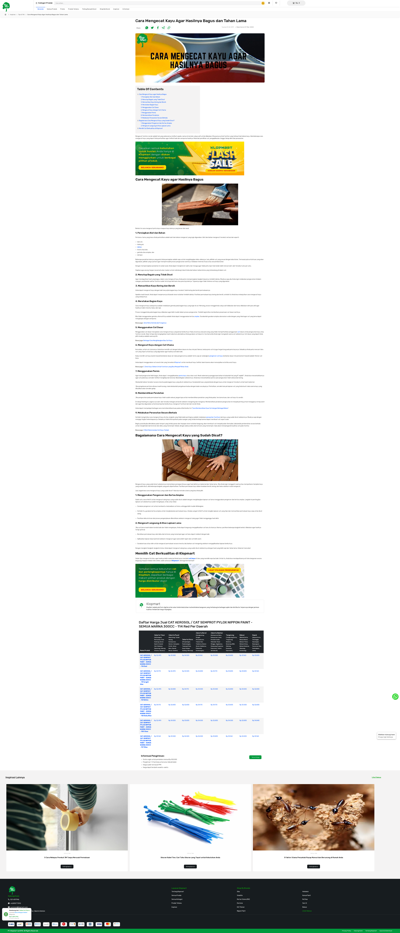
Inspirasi (13, 14)
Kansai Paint (306, 895)
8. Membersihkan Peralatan (150, 115)
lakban (139, 247)
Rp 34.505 (185, 655)
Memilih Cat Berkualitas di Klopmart (151, 128)
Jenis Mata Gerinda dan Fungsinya (154, 323)
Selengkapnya (67, 866)
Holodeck (305, 891)
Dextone (240, 903)
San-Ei (304, 903)
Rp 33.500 (172, 655)
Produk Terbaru (177, 903)
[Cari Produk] (263, 3)
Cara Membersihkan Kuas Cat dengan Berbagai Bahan (210, 408)
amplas (196, 316)
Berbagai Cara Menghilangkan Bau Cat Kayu (157, 340)
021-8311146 (14, 899)
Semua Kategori (177, 899)
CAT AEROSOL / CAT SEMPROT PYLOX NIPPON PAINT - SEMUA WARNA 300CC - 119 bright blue (146, 677)
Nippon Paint (241, 911)
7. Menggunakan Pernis (148, 113)
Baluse (304, 907)
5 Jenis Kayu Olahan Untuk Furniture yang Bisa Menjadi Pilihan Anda (165, 367)
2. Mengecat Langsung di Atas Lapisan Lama (155, 126)
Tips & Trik (21, 14)
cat (239, 332)
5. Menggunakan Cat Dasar (150, 107)
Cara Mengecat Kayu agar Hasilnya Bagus (153, 94)
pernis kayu (182, 376)
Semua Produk (176, 895)
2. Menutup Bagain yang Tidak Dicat (153, 99)
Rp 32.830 (199, 671)
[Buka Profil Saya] (270, 3)
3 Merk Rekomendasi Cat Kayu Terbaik (156, 430)
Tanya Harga (255, 757)
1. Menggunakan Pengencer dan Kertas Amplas (156, 123)
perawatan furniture (213, 417)
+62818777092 (15, 903)
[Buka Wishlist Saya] (277, 3)
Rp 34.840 (255, 720)
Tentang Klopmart (178, 891)
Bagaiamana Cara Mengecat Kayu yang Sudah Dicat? (157, 120)
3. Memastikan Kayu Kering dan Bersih (153, 102)
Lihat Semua (376, 777)
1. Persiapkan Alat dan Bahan (150, 97)
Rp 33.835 (229, 655)
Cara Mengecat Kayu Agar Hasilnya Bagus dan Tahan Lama (47, 14)
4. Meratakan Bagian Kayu (149, 105)
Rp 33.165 (199, 655)
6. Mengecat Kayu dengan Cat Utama (153, 110)
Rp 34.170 (157, 671)
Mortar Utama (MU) (243, 899)
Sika (238, 891)
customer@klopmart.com (19, 907)
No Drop (305, 899)
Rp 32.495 (157, 655)
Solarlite (240, 895)
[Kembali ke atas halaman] (390, 786)
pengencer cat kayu (216, 356)
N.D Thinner (241, 907)
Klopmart (178, 362)
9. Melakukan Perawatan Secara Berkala (154, 118)
